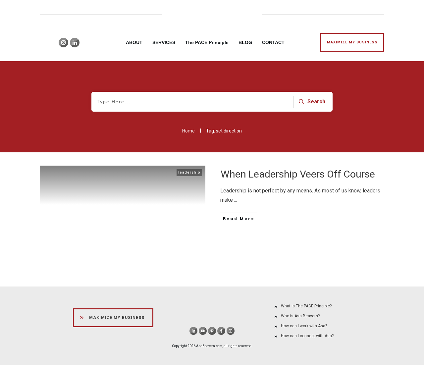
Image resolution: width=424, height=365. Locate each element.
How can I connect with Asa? (307, 336)
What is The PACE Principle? (306, 306)
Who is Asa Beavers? (300, 316)
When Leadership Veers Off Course (298, 174)
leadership (189, 172)
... (235, 200)
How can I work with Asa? (304, 326)
